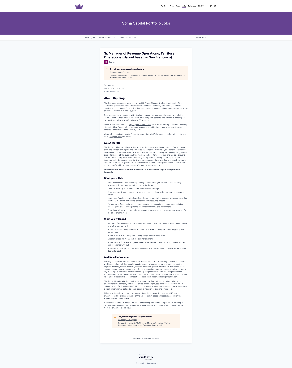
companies (107, 37)
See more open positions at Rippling (146, 338)
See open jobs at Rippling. (120, 72)
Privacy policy (140, 363)
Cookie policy (151, 363)
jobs (90, 37)
